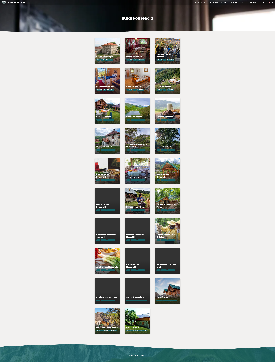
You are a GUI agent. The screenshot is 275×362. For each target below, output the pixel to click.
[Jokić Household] (167, 81)
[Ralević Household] (167, 111)
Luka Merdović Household (162, 175)
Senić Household (163, 147)
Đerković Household (135, 297)
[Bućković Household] (137, 201)
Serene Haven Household (137, 177)
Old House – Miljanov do (107, 327)
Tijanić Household (104, 147)
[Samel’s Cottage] (107, 111)
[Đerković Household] (137, 291)
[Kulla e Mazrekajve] (107, 51)
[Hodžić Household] (137, 51)
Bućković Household (135, 207)
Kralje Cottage (132, 327)
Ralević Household (164, 117)
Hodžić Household (134, 56)
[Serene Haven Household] (137, 171)
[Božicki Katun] (167, 291)
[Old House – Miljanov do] (107, 321)
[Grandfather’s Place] (107, 81)
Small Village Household (107, 267)
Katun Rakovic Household (132, 266)
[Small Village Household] (107, 261)
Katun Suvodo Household (102, 175)
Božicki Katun (162, 297)
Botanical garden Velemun (164, 55)
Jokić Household (163, 87)
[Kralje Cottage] (137, 321)
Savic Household (133, 87)
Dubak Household (134, 117)
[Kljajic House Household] (107, 291)
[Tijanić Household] (107, 141)
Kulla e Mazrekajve (104, 56)
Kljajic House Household (107, 297)
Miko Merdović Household (102, 205)
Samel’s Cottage (103, 117)
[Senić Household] (167, 141)
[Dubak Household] (137, 111)
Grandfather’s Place (105, 87)
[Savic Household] (137, 81)
